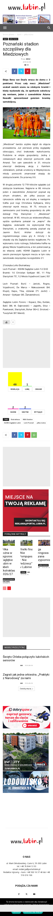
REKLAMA (6, 582)
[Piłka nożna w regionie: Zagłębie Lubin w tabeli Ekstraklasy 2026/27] (9, 543)
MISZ (28, 59)
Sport (19, 34)
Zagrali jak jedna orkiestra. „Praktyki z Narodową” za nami (26, 676)
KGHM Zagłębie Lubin (12, 423)
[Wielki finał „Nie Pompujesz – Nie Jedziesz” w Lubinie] (26, 543)
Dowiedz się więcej (33, 912)
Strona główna (8, 34)
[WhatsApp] (34, 71)
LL (39, 567)
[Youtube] (34, 894)
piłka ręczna (43, 565)
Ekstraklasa (15, 419)
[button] (49, 28)
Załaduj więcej (25, 688)
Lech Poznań (29, 423)
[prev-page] (4, 588)
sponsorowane (8, 579)
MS (28, 572)
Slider (23, 572)
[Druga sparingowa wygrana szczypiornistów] (44, 543)
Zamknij (16, 912)
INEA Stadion (28, 419)
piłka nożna (28, 34)
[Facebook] (14, 71)
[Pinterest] (27, 71)
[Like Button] (6, 322)
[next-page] (9, 588)
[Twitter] (21, 71)
